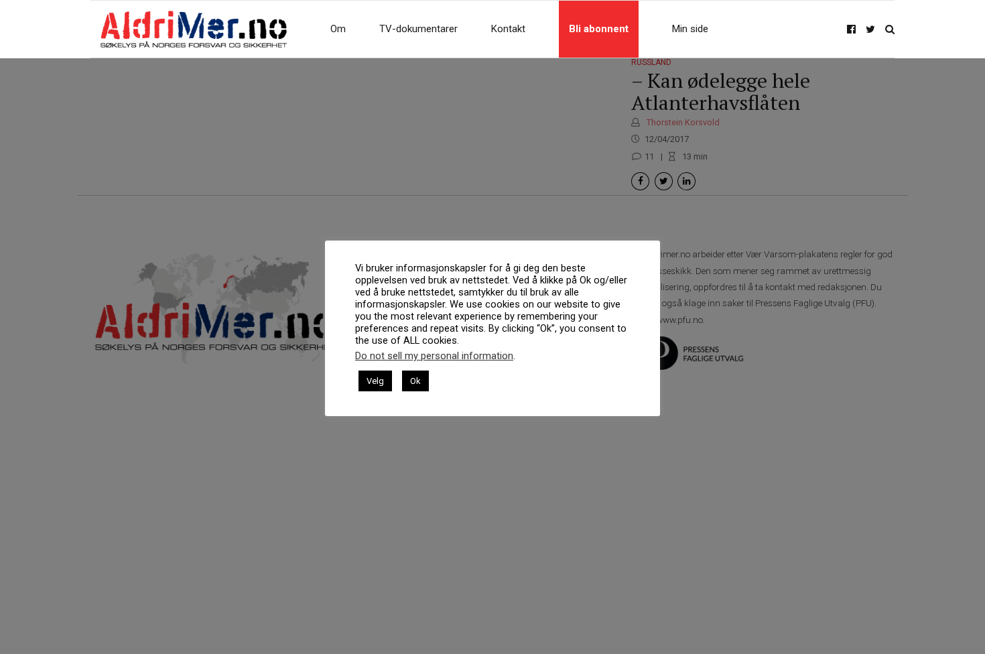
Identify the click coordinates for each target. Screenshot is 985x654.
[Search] (890, 29)
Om (338, 29)
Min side (690, 29)
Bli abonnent (599, 29)
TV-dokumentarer (418, 29)
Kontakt (508, 29)
